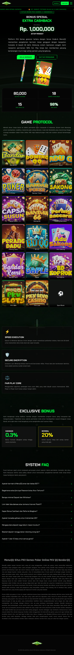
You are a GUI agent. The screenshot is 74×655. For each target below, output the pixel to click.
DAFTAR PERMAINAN (46, 57)
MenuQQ (55, 579)
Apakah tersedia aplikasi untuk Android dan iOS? (37, 518)
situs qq (32, 603)
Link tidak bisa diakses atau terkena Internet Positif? (37, 504)
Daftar (64, 3)
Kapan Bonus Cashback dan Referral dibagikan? (37, 511)
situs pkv (4, 572)
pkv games (52, 612)
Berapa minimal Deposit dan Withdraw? (37, 497)
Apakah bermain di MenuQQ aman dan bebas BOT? (37, 483)
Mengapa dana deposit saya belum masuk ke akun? (37, 525)
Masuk (56, 3)
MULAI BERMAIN (26, 57)
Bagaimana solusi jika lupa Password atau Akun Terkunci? (37, 490)
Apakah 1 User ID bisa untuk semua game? (37, 538)
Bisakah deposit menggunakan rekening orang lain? (37, 531)
